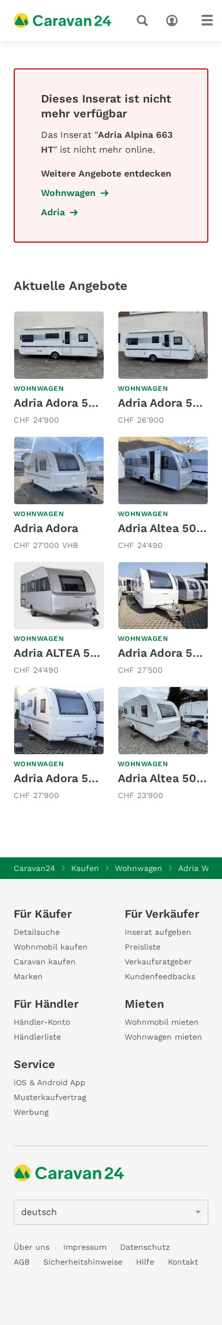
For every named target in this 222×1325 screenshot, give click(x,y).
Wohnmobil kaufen (51, 946)
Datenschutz (145, 1247)
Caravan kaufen (45, 961)
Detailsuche (37, 932)
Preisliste (143, 946)
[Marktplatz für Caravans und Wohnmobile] (63, 20)
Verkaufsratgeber (158, 961)
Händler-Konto (42, 1022)
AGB (22, 1261)
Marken (28, 976)
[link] (59, 369)
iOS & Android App (49, 1082)
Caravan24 (34, 868)
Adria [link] (53, 212)
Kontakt (183, 1261)
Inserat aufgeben (158, 932)
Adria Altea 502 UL (169, 528)
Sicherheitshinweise (82, 1261)
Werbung (31, 1112)
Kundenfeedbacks (160, 976)
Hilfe (145, 1261)
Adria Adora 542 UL (67, 403)
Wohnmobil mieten (162, 1022)
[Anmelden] (174, 19)
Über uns (32, 1247)
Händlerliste (37, 1036)
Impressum (84, 1247)
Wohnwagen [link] (68, 192)
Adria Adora (46, 528)
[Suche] (144, 20)
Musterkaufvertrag (50, 1097)
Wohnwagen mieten (163, 1036)
